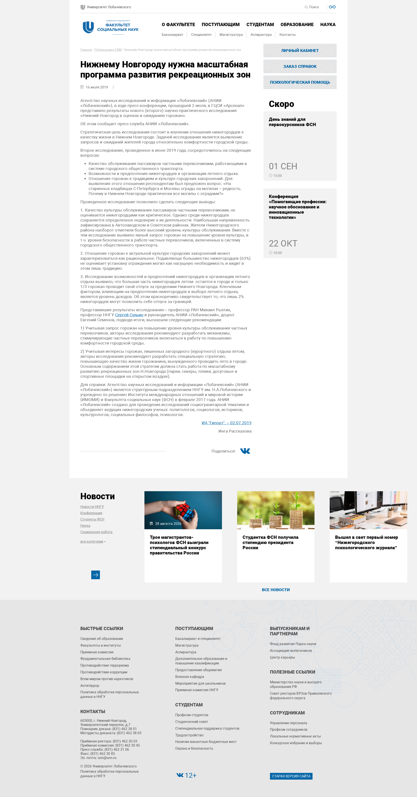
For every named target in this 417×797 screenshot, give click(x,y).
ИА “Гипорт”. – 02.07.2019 (227, 422)
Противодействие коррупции (103, 672)
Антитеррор (89, 686)
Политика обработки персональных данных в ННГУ (109, 694)
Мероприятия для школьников (200, 683)
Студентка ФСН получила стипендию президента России (270, 542)
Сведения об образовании (101, 639)
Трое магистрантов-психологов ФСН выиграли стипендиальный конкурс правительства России (179, 545)
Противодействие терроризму (104, 665)
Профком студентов (191, 715)
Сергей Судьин (129, 314)
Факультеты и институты (100, 645)
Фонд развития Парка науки (293, 644)
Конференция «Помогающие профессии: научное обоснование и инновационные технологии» (298, 207)
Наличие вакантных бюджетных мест (206, 742)
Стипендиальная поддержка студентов (207, 728)
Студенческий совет (191, 722)
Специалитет (201, 35)
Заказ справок (299, 66)
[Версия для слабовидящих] (332, 6)
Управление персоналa (288, 723)
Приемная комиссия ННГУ (196, 690)
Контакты (288, 35)
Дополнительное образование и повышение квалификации (201, 661)
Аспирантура (261, 35)
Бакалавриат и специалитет (198, 639)
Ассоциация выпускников (291, 651)
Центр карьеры (282, 657)
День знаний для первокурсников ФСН (292, 122)
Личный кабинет (300, 50)
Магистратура (231, 35)
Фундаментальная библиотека (105, 659)
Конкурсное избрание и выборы (296, 743)
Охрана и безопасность (194, 748)
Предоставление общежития (198, 670)
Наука (328, 24)
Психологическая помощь (300, 82)
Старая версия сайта (291, 776)
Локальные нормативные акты (295, 736)
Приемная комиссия (97, 652)
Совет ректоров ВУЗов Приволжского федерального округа (301, 695)
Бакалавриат (172, 35)
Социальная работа (96, 532)
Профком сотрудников (288, 729)
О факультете (178, 24)
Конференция (91, 513)
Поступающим (221, 24)
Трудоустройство (189, 735)
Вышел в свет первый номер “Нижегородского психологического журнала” (366, 542)
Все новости (276, 589)
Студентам (260, 24)
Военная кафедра (189, 677)
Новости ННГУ (92, 507)
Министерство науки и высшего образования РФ (296, 684)
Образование (297, 24)
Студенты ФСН (92, 519)
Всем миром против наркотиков (106, 679)
